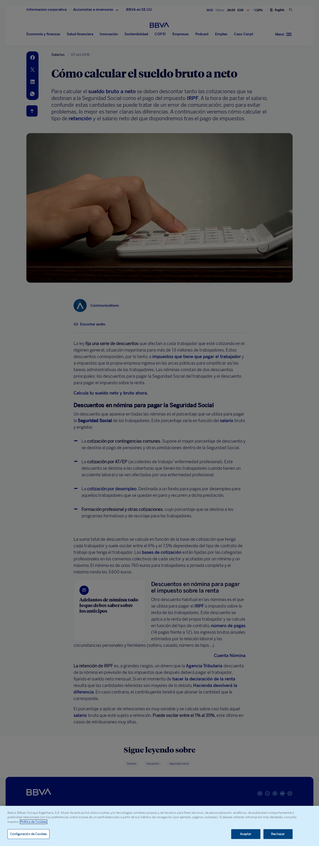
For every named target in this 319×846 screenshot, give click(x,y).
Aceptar (246, 834)
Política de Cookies (33, 822)
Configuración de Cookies (28, 834)
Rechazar (278, 834)
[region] (159, 826)
